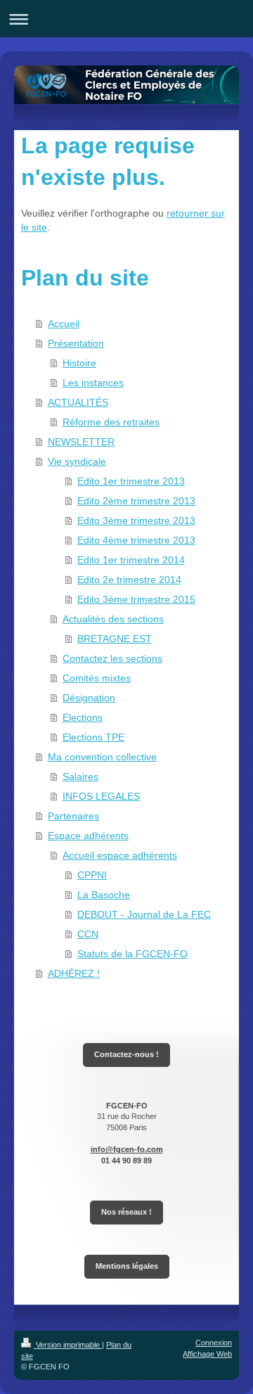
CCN (87, 934)
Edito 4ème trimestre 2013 (136, 540)
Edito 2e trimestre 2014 (129, 579)
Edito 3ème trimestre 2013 (136, 520)
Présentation (76, 343)
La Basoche (103, 894)
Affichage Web (207, 1354)
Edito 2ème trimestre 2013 (136, 500)
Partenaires (73, 815)
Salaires (80, 776)
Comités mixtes (97, 678)
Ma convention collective (102, 756)
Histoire (79, 363)
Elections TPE (93, 737)
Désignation (89, 697)
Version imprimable (68, 1345)
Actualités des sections (113, 619)
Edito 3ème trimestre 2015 (136, 599)
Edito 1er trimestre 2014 (131, 559)
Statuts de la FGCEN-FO (132, 953)
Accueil (63, 323)
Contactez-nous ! (126, 1054)
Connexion (213, 1342)
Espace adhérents (88, 835)
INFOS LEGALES (101, 796)
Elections (83, 717)
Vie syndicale (77, 461)
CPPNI (92, 875)
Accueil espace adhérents (120, 855)
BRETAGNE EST (114, 638)
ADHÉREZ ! (74, 973)
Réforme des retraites (111, 422)
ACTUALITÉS (78, 402)
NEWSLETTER (81, 441)
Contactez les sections (112, 658)
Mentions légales (127, 1266)
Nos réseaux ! (126, 1212)
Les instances (93, 382)
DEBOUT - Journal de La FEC (144, 914)
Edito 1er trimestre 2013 (131, 481)
